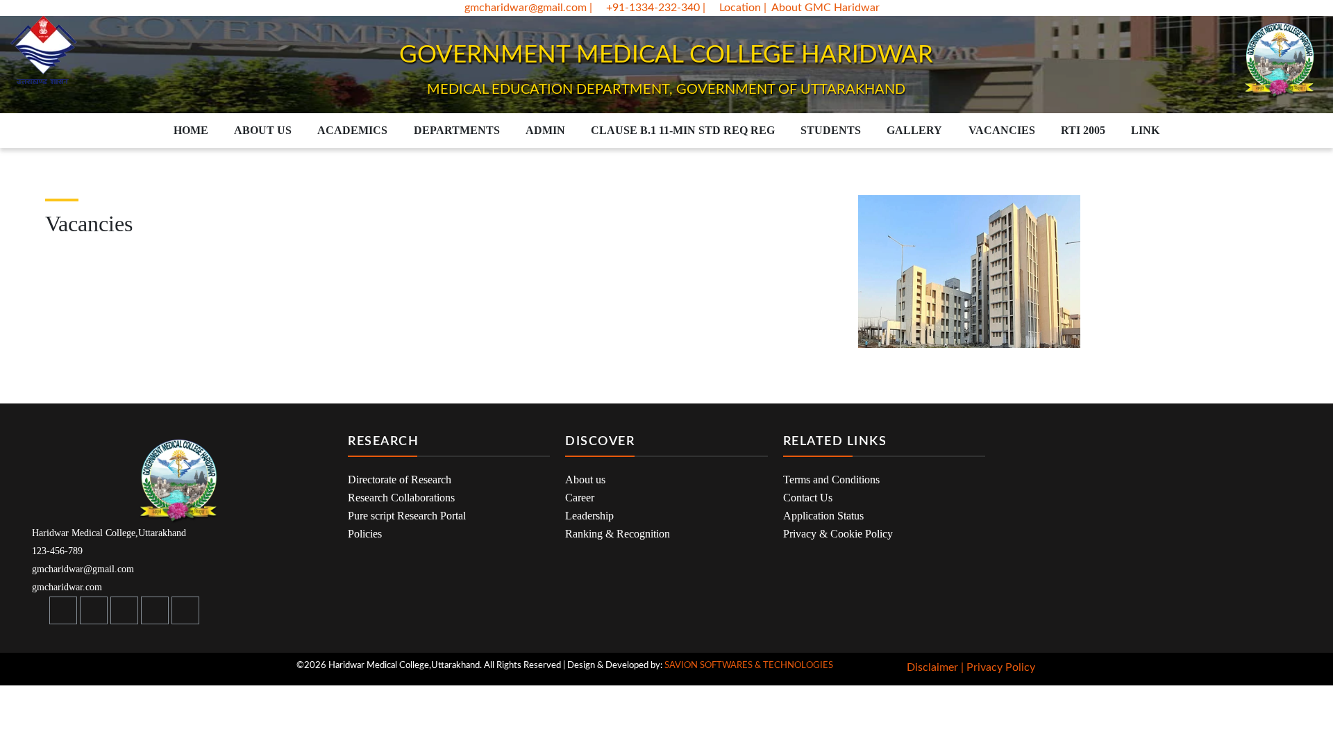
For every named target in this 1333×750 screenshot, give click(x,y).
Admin (545, 130)
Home (191, 130)
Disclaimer (932, 667)
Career (579, 497)
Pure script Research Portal (407, 516)
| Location (733, 7)
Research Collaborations (401, 497)
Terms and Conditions (831, 479)
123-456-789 (56, 551)
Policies (365, 534)
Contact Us (807, 497)
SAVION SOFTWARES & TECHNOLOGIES (748, 665)
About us (585, 479)
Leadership (589, 516)
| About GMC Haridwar (822, 7)
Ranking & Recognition (617, 534)
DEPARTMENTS (457, 130)
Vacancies (1002, 130)
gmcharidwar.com (65, 587)
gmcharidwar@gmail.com (524, 7)
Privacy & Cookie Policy (838, 534)
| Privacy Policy (998, 667)
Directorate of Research (399, 479)
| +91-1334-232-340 (644, 7)
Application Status (823, 516)
